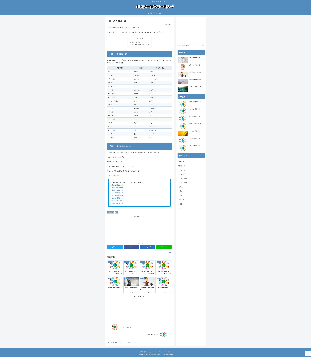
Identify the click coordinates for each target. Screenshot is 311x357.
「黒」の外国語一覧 (137, 42)
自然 (180, 204)
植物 (180, 195)
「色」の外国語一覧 (116, 203)
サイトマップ (156, 352)
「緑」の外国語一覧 (116, 193)
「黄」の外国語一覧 (116, 190)
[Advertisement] (139, 229)
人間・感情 (183, 178)
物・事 (181, 199)
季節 (180, 191)
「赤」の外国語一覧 (116, 185)
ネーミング (181, 161)
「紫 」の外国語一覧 (117, 195)
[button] (203, 45)
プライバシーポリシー (167, 352)
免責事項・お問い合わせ (144, 352)
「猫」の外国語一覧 (113, 175)
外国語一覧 (111, 212)
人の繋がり (183, 174)
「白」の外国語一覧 (116, 198)
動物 (180, 187)
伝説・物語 (183, 183)
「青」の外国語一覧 (116, 187)
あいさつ (182, 170)
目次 (137, 38)
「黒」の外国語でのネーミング (140, 44)
